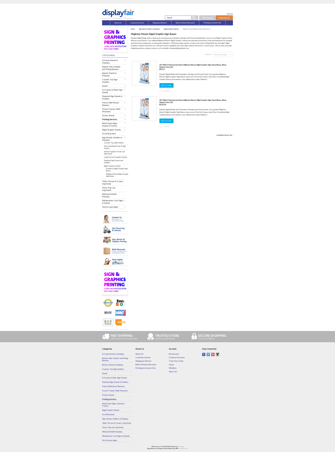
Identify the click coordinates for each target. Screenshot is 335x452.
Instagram (217, 354)
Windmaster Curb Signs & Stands (112, 201)
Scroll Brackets (109, 133)
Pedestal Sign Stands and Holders (113, 161)
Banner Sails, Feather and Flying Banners (111, 67)
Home (133, 29)
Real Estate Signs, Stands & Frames (110, 124)
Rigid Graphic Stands (111, 129)
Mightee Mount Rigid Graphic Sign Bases (117, 175)
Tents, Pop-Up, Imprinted (108, 188)
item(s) (209, 17)
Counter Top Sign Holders (110, 80)
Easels (105, 86)
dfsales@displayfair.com (179, 48)
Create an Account (177, 357)
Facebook (203, 354)
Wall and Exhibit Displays (109, 195)
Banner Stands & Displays (109, 74)
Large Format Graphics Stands (115, 157)
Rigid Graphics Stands (112, 166)
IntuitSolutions (183, 448)
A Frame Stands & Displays (110, 61)
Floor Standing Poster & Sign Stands (115, 147)
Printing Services (109, 119)
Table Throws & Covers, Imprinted (113, 182)
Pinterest (213, 354)
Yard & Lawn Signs (110, 207)
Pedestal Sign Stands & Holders (112, 97)
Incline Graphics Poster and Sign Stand (114, 153)
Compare (166, 91)
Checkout (224, 17)
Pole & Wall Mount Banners (110, 103)
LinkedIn (208, 354)
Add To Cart (166, 85)
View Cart (173, 371)
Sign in (230, 14)
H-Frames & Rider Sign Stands (112, 90)
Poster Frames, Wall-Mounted (111, 110)
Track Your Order (176, 361)
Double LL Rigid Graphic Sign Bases (117, 170)
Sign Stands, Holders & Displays (112, 138)
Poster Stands (108, 115)
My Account (174, 354)
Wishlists (173, 368)
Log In (171, 364)
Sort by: (208, 54)
